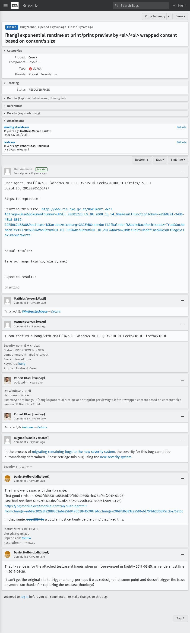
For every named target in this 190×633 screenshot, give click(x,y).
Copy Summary (155, 16)
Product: (20, 57)
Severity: (46, 74)
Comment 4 (21, 442)
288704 (26, 538)
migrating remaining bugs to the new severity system (73, 452)
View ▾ (181, 16)
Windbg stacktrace (16, 127)
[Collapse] (182, 171)
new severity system (115, 457)
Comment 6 (21, 556)
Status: (21, 89)
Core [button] (32, 57)
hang (21, 363)
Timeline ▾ (178, 159)
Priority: (20, 74)
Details (181, 127)
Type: (22, 68)
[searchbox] (141, 5)
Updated (19, 382)
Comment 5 (21, 481)
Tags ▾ (160, 159)
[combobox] (141, 5)
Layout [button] (34, 62)
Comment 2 (21, 326)
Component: (17, 62)
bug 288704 (35, 519)
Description (21, 173)
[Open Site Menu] (5, 5)
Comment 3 (21, 418)
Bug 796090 (28, 27)
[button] (179, 5)
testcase (9, 142)
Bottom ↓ (142, 159)
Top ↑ (181, 618)
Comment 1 (21, 302)
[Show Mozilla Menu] (15, 5)
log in (24, 596)
